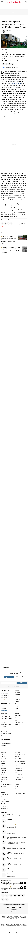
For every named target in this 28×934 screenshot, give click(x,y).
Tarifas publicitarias (6, 724)
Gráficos (3, 775)
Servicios (3, 726)
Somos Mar (4, 779)
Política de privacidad (12, 930)
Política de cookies (21, 930)
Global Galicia (18, 758)
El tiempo (3, 786)
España (3, 761)
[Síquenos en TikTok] (23, 895)
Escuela (17, 791)
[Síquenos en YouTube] (19, 895)
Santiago (17, 717)
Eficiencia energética (6, 743)
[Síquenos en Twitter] (7, 895)
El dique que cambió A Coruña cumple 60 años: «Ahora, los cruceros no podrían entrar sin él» (10, 249)
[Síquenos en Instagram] (11, 895)
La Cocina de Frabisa (20, 763)
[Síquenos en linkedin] (15, 895)
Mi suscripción (4, 693)
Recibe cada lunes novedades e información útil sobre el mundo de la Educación (16, 832)
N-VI (7, 83)
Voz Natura (17, 917)
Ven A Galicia (18, 770)
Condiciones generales (8, 932)
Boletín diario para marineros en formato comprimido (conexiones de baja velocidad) (16, 842)
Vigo (16, 720)
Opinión (3, 765)
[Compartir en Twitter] (12, 64)
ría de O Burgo (16, 83)
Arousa (17, 697)
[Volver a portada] (14, 2)
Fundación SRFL (16, 916)
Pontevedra (18, 715)
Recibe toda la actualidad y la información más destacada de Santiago (15, 864)
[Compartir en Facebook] (9, 64)
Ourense (17, 713)
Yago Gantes (4, 252)
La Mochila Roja (19, 777)
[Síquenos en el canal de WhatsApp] (3, 899)
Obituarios (3, 782)
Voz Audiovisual (23, 916)
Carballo (17, 701)
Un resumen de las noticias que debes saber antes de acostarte (16, 821)
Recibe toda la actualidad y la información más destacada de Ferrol (15, 858)
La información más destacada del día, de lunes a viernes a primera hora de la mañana (15, 815)
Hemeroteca (4, 697)
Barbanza (17, 699)
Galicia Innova (18, 779)
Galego (17, 686)
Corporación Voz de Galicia (7, 916)
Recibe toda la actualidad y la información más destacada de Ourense (15, 875)
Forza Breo (4, 804)
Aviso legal (5, 930)
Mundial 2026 (4, 790)
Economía (3, 758)
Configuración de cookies (19, 932)
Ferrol (16, 706)
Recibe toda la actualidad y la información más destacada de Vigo (15, 870)
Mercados (17, 784)
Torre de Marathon (5, 792)
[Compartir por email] (6, 64)
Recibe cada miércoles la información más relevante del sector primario (16, 837)
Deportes (3, 768)
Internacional (4, 763)
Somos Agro (4, 777)
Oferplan (3, 729)
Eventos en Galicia (6, 733)
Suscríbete (4, 700)
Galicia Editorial (15, 918)
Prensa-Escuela (23, 917)
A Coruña (17, 692)
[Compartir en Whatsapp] (3, 64)
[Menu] (2, 2)
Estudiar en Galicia (20, 761)
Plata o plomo (18, 768)
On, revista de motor (20, 793)
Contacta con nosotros (6, 718)
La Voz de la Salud (20, 754)
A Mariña (17, 694)
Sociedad (3, 770)
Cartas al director (5, 716)
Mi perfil (3, 705)
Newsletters (4, 708)
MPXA (11, 918)
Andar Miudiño (5, 801)
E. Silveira (8, 30)
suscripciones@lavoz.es (14, 910)
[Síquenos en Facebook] (3, 895)
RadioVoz (3, 917)
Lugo (16, 710)
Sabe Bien (18, 756)
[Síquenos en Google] (7, 899)
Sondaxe (8, 917)
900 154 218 (14, 907)
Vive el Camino (19, 775)
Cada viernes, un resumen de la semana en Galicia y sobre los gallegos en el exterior (16, 848)
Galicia (3, 756)
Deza (16, 704)
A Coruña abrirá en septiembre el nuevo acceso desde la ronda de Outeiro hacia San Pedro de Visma (8, 238)
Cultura (3, 772)
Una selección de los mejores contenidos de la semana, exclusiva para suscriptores (16, 826)
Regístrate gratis (9, 677)
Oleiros (9, 219)
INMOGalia (4, 731)
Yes (16, 788)
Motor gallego (4, 808)
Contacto (3, 736)
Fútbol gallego (4, 806)
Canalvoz (12, 917)
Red (16, 765)
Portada (3, 754)
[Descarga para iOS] (21, 883)
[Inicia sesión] (25, 2)
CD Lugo (3, 799)
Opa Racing (4, 797)
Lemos (17, 708)
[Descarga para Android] (25, 883)
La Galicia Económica (6, 784)
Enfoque (17, 772)
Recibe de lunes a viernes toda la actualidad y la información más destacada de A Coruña (15, 853)
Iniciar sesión (19, 677)
